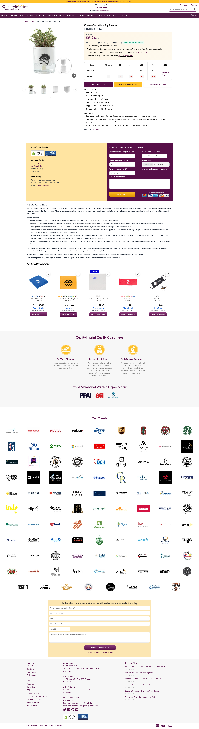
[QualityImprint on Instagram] (76, 710)
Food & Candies (71, 15)
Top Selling (124, 15)
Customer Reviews (34, 699)
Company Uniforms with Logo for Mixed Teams (142, 691)
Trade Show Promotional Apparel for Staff (140, 697)
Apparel (22, 15)
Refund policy (32, 705)
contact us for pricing (142, 52)
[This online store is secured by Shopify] (37, 153)
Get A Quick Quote (38, 314)
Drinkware (62, 15)
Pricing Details (38, 308)
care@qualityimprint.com (103, 10)
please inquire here (126, 56)
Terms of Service (33, 702)
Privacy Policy (43, 725)
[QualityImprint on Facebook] (68, 710)
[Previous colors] (24, 89)
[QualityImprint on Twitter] (64, 710)
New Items (116, 15)
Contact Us (31, 687)
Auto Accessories (41, 15)
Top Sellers (31, 669)
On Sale (109, 15)
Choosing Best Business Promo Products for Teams (144, 685)
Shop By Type (4, 15)
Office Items (90, 15)
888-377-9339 (74, 698)
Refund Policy (53, 725)
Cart (195, 15)
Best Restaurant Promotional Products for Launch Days (145, 666)
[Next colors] (75, 89)
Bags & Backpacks (52, 15)
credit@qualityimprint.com (89, 703)
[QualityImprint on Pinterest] (72, 710)
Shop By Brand (14, 15)
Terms (60, 725)
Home (29, 681)
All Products (31, 675)
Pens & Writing (100, 15)
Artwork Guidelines (34, 693)
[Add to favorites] (48, 274)
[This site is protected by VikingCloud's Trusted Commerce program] (50, 153)
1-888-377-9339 (100, 7)
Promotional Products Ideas (37, 696)
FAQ (28, 690)
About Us (30, 684)
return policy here (44, 185)
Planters (96, 129)
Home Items (81, 15)
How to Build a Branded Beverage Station (140, 673)
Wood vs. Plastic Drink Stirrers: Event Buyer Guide (143, 679)
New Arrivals (31, 672)
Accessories (30, 15)
